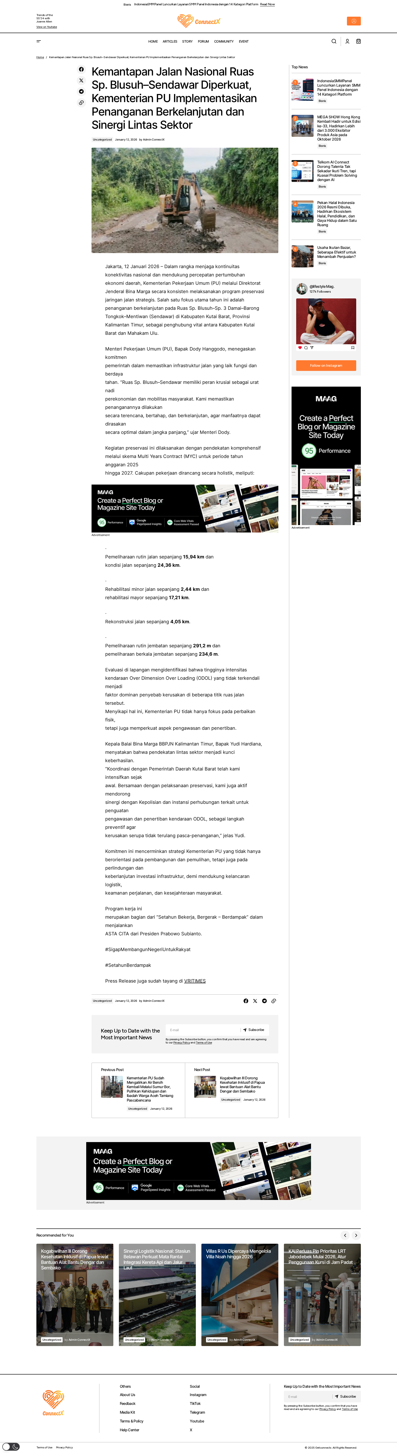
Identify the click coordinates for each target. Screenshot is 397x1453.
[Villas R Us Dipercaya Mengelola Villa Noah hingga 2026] (239, 1295)
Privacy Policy (181, 1042)
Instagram (198, 1394)
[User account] (347, 41)
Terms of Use (204, 1042)
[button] (38, 41)
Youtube (197, 1421)
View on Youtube (46, 26)
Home (40, 57)
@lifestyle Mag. (322, 286)
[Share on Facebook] (81, 69)
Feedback (128, 1403)
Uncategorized (102, 139)
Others (125, 1386)
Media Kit (127, 1412)
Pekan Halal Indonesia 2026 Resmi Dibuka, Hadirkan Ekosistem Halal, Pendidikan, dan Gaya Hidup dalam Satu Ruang (337, 213)
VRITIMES (195, 981)
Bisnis (127, 4)
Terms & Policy (131, 1421)
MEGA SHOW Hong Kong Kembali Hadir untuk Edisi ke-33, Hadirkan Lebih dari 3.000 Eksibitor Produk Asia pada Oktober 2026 (339, 128)
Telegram (197, 1412)
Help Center (129, 1430)
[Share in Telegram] (81, 91)
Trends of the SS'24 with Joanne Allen (44, 18)
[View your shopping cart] (358, 41)
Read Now (267, 4)
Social (195, 1386)
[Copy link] (81, 102)
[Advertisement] (185, 509)
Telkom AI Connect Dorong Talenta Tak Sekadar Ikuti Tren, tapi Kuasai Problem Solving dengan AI (337, 171)
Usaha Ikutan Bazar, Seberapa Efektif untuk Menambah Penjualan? (336, 252)
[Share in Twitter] (81, 80)
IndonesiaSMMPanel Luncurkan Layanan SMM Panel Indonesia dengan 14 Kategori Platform (196, 4)
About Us (127, 1394)
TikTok (195, 1403)
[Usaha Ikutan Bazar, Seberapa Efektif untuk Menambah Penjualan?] (303, 256)
